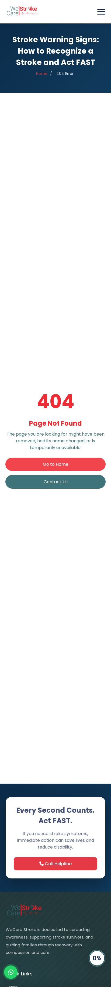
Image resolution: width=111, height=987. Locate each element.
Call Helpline (58, 864)
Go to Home (55, 464)
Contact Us (56, 482)
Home (41, 73)
